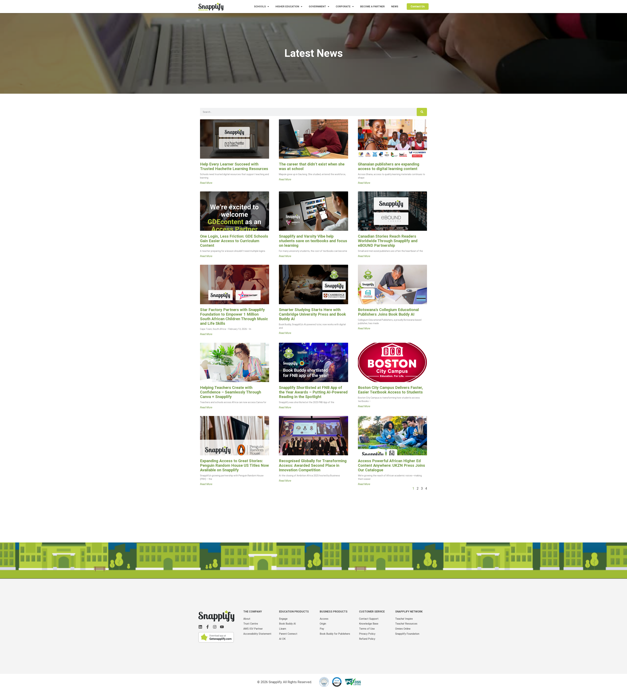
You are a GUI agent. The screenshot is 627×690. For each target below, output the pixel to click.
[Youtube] (222, 627)
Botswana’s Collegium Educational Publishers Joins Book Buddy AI (388, 312)
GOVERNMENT (317, 6)
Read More (206, 183)
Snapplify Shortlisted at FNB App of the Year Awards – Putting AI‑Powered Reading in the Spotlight (313, 392)
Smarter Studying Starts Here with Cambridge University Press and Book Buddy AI (312, 314)
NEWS (394, 6)
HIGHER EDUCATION (287, 6)
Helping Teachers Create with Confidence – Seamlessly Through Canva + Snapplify (230, 392)
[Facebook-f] (207, 627)
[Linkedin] (200, 627)
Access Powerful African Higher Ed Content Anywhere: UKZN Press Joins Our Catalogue (391, 465)
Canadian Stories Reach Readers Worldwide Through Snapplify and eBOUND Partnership (388, 241)
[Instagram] (215, 627)
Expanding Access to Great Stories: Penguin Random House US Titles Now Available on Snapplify (234, 465)
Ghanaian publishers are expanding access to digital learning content (388, 166)
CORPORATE (343, 6)
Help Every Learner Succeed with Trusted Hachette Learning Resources (234, 166)
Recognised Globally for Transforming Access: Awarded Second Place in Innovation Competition (313, 465)
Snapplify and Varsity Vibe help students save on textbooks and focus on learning (313, 241)
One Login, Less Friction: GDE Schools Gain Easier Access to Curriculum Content (234, 241)
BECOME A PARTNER (372, 6)
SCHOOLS (260, 6)
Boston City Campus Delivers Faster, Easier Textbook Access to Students (390, 389)
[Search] (422, 112)
